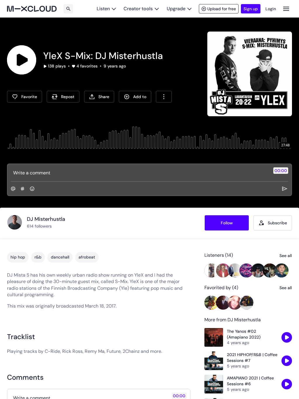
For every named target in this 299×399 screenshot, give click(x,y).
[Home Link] (32, 9)
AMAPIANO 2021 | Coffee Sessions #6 (250, 380)
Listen (103, 9)
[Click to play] (21, 59)
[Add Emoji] (32, 188)
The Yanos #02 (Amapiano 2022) (243, 334)
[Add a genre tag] (22, 188)
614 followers (39, 226)
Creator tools (138, 9)
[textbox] (140, 172)
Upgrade (176, 9)
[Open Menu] (286, 9)
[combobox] (164, 97)
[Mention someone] (13, 188)
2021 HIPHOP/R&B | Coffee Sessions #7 (252, 357)
